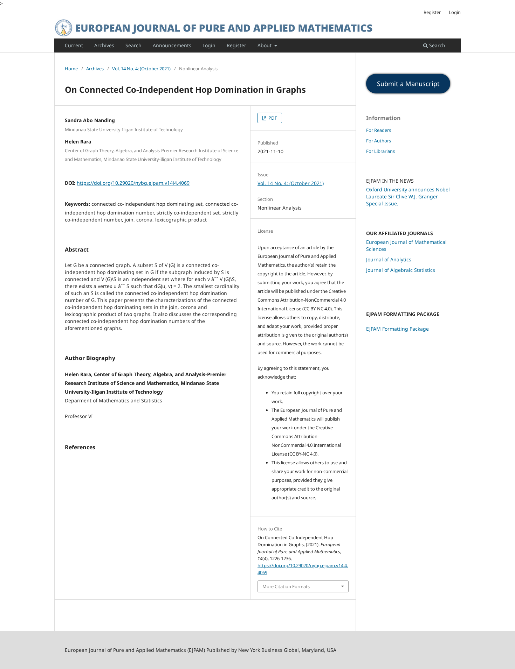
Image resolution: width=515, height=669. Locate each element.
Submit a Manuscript (408, 83)
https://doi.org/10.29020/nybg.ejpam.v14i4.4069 (133, 182)
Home (71, 68)
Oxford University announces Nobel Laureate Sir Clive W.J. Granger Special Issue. (408, 196)
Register (236, 45)
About (265, 45)
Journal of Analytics (388, 259)
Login (208, 45)
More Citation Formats (286, 586)
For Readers (378, 130)
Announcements (172, 45)
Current (74, 45)
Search (133, 45)
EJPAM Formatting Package (397, 328)
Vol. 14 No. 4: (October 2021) (141, 68)
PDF (272, 118)
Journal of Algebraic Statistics (400, 270)
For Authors (378, 141)
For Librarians (380, 151)
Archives (104, 45)
